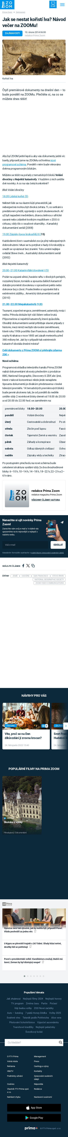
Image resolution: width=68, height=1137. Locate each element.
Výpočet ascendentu (48, 1022)
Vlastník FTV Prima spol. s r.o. (18, 1090)
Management (40, 1056)
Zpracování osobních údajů (43, 1077)
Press (36, 1061)
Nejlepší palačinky (45, 1027)
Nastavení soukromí (43, 1097)
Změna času (32, 1003)
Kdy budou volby (23, 1008)
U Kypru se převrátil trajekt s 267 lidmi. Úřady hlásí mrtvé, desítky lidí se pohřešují (32, 945)
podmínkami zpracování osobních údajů (47, 553)
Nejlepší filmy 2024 (33, 998)
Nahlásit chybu (13, 1097)
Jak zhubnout (13, 998)
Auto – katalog (15, 1013)
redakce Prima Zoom (35, 35)
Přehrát (10, 818)
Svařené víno (13, 1017)
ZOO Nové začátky (43, 1008)
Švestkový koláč (34, 1031)
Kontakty (38, 1071)
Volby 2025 (55, 1013)
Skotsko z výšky (13, 822)
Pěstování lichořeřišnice (22, 1022)
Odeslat (58, 544)
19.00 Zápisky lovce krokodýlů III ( (21, 234)
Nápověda (38, 1084)
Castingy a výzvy (41, 1066)
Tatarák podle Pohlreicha (36, 1017)
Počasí (53, 1003)
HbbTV (10, 1071)
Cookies (10, 1084)
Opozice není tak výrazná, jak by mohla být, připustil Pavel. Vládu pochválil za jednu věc (33, 930)
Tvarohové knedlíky (23, 1027)
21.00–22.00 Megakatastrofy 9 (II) (22, 304)
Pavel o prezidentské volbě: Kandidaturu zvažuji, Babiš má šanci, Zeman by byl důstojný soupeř (33, 961)
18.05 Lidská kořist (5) (15, 196)
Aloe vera (56, 1017)
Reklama (11, 1066)
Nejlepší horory (53, 998)
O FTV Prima (12, 1056)
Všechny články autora (45, 500)
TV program (17, 1003)
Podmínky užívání (15, 1076)
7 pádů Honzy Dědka (36, 1013)
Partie (44, 1003)
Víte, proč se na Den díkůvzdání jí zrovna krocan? (23, 736)
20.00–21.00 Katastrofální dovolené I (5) (25, 270)
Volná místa (12, 1061)
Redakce (38, 1089)
